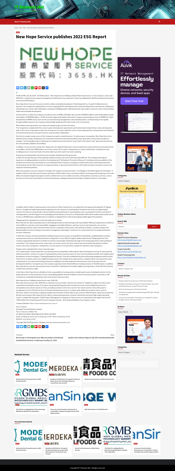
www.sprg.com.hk (29, 319)
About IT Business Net (23, 22)
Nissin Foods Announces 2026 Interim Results (99, 379)
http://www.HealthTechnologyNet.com (132, 257)
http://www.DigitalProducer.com (129, 240)
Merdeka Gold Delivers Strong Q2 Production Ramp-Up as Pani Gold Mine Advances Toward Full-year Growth (65, 381)
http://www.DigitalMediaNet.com (130, 246)
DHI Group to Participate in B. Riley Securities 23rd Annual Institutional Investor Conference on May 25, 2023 (39, 337)
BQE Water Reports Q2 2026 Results (96, 409)
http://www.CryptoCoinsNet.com (130, 252)
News (17, 32)
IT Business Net (29, 7)
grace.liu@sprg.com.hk (43, 317)
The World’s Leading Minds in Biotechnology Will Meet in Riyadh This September (30, 410)
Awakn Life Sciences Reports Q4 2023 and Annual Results (91, 336)
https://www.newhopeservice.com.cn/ (43, 303)
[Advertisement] (112, 9)
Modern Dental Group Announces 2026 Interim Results (135, 281)
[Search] (159, 21)
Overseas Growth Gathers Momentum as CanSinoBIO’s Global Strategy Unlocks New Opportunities (64, 411)
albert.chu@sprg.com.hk (61, 317)
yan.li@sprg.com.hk (27, 317)
